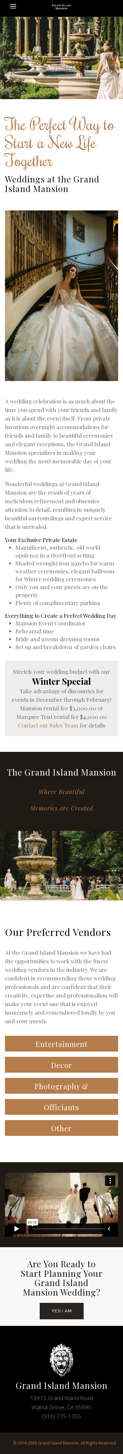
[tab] (61, 1044)
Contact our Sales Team (48, 725)
